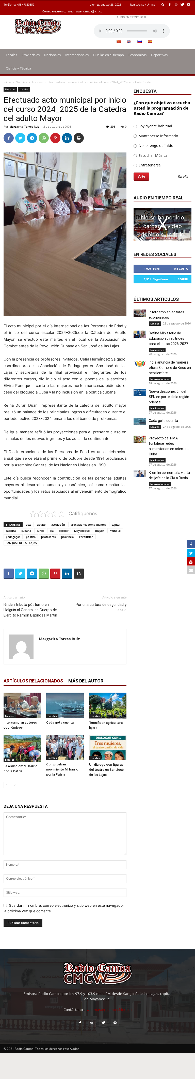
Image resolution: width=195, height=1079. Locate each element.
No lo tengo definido (155, 145)
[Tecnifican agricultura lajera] (107, 705)
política (31, 537)
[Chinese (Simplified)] (118, 41)
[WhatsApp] (44, 138)
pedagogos (13, 537)
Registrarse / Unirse (142, 4)
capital (115, 524)
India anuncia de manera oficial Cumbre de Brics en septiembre (170, 367)
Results (183, 176)
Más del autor (85, 680)
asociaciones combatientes (88, 524)
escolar (64, 531)
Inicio (7, 82)
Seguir (183, 279)
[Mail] (176, 4)
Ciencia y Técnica (18, 68)
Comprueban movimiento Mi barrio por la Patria (62, 769)
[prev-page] (7, 785)
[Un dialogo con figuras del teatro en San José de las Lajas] (107, 747)
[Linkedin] (67, 138)
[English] (129, 41)
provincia (67, 537)
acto (28, 524)
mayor (99, 531)
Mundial (115, 531)
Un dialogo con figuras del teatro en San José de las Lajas (106, 770)
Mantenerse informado (158, 135)
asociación (58, 524)
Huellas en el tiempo (108, 55)
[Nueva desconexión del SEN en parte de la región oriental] (140, 392)
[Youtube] (188, 4)
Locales (11, 55)
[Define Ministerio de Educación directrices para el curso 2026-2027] (140, 334)
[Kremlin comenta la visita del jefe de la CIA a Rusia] (140, 473)
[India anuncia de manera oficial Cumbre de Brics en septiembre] (140, 363)
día (52, 531)
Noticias (21, 82)
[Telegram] (32, 138)
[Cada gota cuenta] (65, 705)
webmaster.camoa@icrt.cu (85, 11)
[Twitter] (182, 4)
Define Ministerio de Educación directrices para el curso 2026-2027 (168, 338)
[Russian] (139, 41)
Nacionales (52, 55)
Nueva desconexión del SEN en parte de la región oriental (169, 396)
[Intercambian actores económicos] (22, 705)
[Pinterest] (55, 138)
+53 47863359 (25, 4)
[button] (163, 4)
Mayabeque (82, 531)
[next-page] (15, 785)
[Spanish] (150, 41)
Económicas (137, 55)
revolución (86, 537)
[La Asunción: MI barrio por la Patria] (22, 748)
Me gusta (181, 268)
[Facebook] (169, 4)
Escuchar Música (152, 155)
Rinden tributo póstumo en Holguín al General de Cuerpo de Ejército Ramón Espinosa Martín (30, 610)
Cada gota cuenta (60, 722)
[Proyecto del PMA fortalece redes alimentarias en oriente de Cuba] (140, 439)
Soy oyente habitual (155, 126)
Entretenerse (149, 165)
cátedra (11, 531)
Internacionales (77, 55)
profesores (48, 537)
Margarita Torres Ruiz (24, 126)
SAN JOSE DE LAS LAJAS (21, 543)
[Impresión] (79, 138)
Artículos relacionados (33, 680)
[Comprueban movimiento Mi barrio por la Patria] (65, 747)
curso (40, 531)
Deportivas (159, 55)
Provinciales (31, 55)
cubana (26, 531)
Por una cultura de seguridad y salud (101, 607)
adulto (41, 524)
